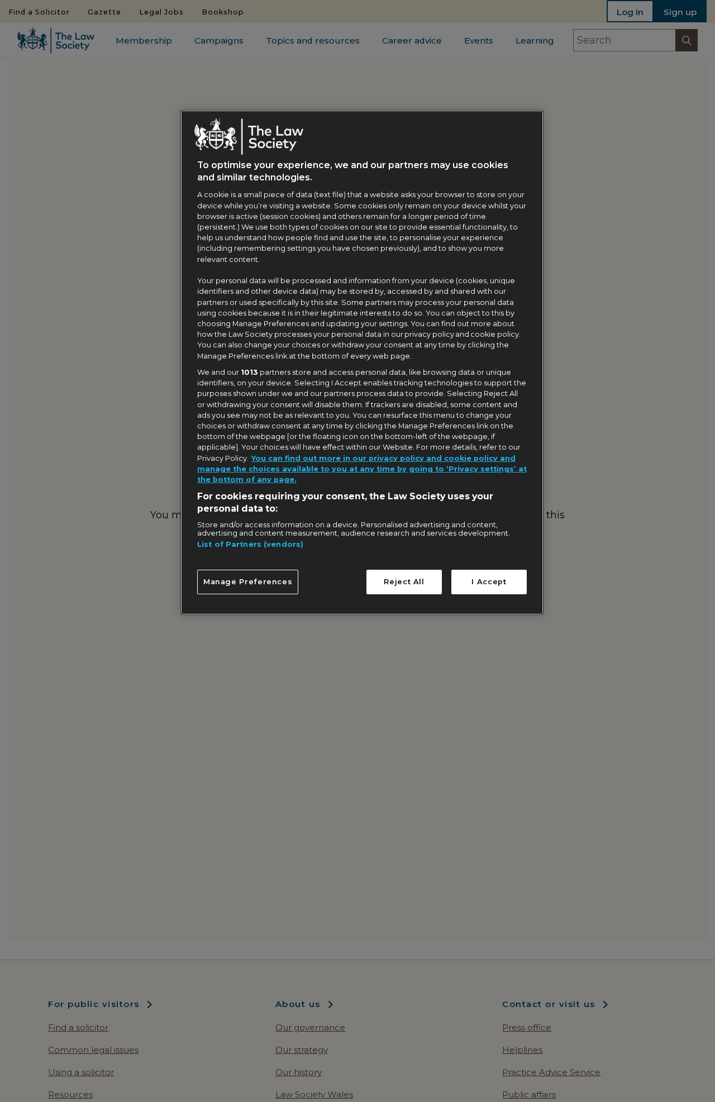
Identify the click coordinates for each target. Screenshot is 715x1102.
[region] (362, 362)
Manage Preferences (248, 582)
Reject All (404, 582)
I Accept (488, 582)
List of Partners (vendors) (250, 545)
